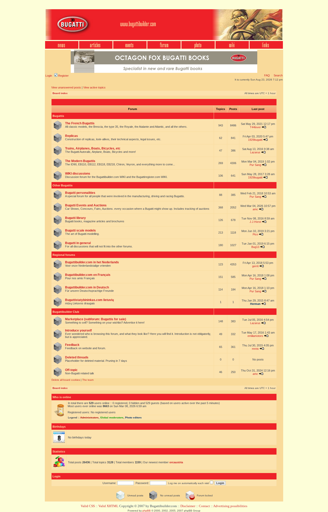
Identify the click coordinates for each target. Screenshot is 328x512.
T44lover (255, 127)
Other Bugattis (63, 185)
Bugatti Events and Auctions (86, 205)
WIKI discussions (77, 173)
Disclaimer (187, 506)
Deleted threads (76, 357)
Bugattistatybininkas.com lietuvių (89, 300)
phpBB (146, 510)
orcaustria (176, 462)
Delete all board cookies (66, 379)
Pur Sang (255, 164)
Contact (204, 506)
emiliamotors (255, 335)
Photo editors (133, 417)
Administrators (89, 417)
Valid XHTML (108, 506)
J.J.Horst (255, 221)
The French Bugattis (80, 123)
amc (255, 209)
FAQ (267, 75)
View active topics (94, 87)
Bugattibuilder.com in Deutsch (87, 287)
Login (48, 75)
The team (88, 379)
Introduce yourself (78, 330)
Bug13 (255, 246)
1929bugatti (255, 139)
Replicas (71, 136)
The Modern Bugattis (80, 161)
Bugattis (58, 115)
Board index (60, 93)
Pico (255, 234)
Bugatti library (75, 218)
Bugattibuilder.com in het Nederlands (92, 262)
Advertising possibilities (230, 506)
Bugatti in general (78, 243)
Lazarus (255, 152)
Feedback (72, 345)
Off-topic (71, 370)
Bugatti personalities (80, 193)
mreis (255, 348)
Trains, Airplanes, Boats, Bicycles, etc (92, 148)
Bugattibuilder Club (66, 311)
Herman (255, 303)
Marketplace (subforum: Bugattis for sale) (95, 319)
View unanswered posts (66, 87)
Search (278, 75)
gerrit (255, 266)
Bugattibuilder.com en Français (87, 275)
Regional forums (64, 254)
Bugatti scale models (80, 230)
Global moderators (112, 417)
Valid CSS (88, 506)
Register (63, 75)
